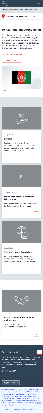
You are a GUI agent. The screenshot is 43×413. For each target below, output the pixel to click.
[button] (39, 352)
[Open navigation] (40, 16)
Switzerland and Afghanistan (17, 16)
